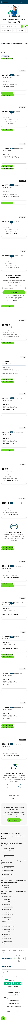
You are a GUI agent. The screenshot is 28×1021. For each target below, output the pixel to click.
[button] (10, 30)
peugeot (21, 950)
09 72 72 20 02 (7, 958)
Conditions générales (14, 992)
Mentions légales (14, 995)
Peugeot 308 (7, 904)
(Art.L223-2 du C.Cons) (16, 300)
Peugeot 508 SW (8, 914)
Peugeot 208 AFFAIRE (9, 926)
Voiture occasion (13, 950)
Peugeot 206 (7, 932)
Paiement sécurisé (14, 1003)
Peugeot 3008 (7, 901)
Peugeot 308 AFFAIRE (9, 929)
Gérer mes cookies (13, 1000)
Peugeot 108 (7, 912)
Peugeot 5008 (7, 909)
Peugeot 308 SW (8, 907)
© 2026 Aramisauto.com (14, 1012)
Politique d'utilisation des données (14, 998)
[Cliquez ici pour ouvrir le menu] (25, 2)
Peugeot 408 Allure (9, 848)
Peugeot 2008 (7, 896)
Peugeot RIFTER (8, 924)
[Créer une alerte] (3, 1018)
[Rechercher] (22, 26)
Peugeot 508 (7, 917)
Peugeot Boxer (7, 938)
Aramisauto (4, 950)
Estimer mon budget (14, 786)
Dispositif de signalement (14, 1006)
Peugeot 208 (7, 899)
